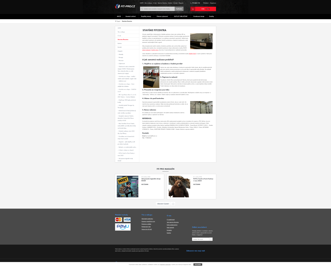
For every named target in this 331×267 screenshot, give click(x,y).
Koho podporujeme (172, 225)
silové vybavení (146, 50)
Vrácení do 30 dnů (147, 229)
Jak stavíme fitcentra (173, 222)
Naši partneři (170, 227)
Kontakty (169, 230)
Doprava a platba (146, 224)
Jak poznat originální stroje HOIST (125, 160)
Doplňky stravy (146, 16)
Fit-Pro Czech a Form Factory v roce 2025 (126, 154)
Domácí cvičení (131, 16)
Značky (211, 16)
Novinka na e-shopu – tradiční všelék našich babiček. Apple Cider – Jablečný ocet (127, 79)
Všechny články (163, 204)
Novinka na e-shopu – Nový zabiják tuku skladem (126, 85)
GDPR (141, 3)
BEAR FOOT (192, 53)
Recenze (120, 60)
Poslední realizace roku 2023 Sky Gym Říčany (126, 132)
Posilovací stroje (198, 16)
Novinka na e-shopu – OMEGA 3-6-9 (127, 90)
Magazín (181, 3)
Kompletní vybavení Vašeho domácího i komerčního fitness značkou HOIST (126, 118)
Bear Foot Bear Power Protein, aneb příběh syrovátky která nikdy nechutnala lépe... (127, 126)
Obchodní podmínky (147, 218)
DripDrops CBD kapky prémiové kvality (127, 101)
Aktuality (120, 54)
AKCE (119, 16)
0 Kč (205, 9)
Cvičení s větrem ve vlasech (126, 150)
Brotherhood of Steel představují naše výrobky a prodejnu (127, 112)
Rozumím (198, 264)
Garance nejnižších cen (148, 221)
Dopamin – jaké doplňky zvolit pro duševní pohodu (126, 143)
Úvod (118, 21)
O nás (155, 3)
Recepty (120, 57)
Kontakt (175, 3)
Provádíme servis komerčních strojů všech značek (126, 138)
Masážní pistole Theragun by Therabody (126, 106)
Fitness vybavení (162, 16)
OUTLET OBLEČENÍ (180, 16)
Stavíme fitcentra (162, 3)
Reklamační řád (146, 226)
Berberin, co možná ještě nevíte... (127, 147)
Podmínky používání (165, 264)
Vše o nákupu (148, 3)
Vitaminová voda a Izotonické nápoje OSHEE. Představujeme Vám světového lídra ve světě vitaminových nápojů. (126, 70)
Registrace (213, 3)
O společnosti (171, 219)
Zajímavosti (121, 63)
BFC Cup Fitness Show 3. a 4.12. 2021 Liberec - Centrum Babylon (127, 96)
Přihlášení (206, 3)
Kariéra (170, 3)
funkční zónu (154, 50)
